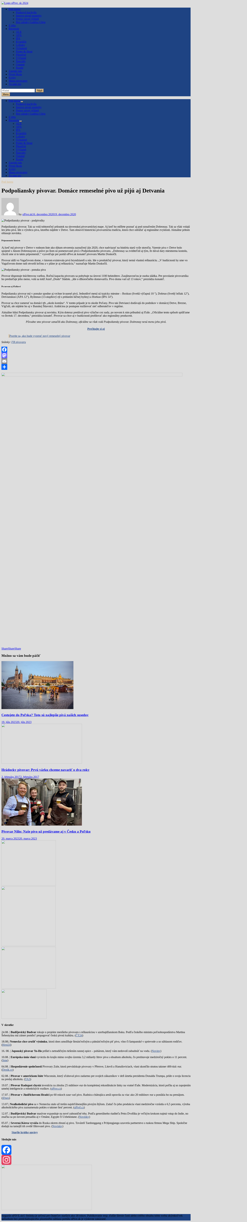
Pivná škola (15, 74)
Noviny (156, 1050)
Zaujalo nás (15, 71)
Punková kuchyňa (26, 12)
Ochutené (21, 48)
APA (19, 35)
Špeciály (21, 61)
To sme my (15, 84)
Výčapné (21, 58)
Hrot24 (6, 1044)
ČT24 (79, 1035)
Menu (6, 94)
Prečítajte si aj (96, 328)
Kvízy (12, 77)
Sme (4, 1060)
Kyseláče (21, 41)
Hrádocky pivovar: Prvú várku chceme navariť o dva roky (45, 770)
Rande (19, 67)
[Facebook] (96, 349)
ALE (19, 31)
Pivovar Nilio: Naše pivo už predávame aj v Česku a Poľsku (46, 831)
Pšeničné (21, 54)
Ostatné (20, 64)
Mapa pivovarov (18, 80)
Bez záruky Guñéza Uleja (30, 22)
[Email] (96, 361)
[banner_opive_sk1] (28, 884)
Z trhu (12, 25)
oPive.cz (56, 1088)
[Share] (96, 367)
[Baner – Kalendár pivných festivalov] (46, 1209)
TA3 (27, 1079)
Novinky (84, 1116)
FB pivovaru (18, 342)
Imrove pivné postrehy (29, 15)
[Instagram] (96, 1160)
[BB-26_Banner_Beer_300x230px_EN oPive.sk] (28, 987)
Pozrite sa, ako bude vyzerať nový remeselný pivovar (39, 335)
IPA (18, 38)
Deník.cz (7, 1069)
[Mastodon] (96, 355)
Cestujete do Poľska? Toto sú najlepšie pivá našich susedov (45, 715)
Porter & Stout (24, 51)
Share (4, 648)
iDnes (5, 1098)
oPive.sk (27, 214)
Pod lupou (14, 9)
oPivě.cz (79, 1107)
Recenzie (14, 28)
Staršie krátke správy (25, 1132)
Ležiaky (20, 44)
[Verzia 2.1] (28, 945)
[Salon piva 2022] (24, 1017)
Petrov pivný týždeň (27, 18)
